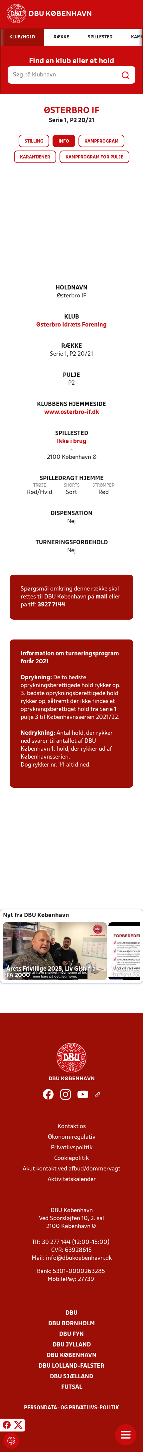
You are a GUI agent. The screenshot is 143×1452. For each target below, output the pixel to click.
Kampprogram (101, 141)
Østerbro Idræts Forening (71, 325)
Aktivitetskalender (72, 1179)
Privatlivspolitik (71, 1148)
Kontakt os (72, 1126)
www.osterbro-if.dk (71, 412)
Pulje (71, 375)
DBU (71, 1313)
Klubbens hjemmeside (71, 404)
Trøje (39, 485)
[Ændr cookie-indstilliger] (11, 1441)
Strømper (103, 485)
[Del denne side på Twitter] (18, 1426)
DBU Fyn (71, 1334)
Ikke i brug (71, 441)
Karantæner (35, 157)
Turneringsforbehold (72, 543)
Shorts (71, 485)
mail (101, 597)
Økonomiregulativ (71, 1137)
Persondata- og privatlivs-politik (71, 1408)
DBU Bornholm (71, 1324)
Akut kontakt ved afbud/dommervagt (71, 1169)
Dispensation (71, 513)
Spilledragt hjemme (72, 478)
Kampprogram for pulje (94, 157)
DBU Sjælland (71, 1377)
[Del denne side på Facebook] (7, 1426)
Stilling (34, 141)
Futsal (71, 1387)
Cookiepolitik (71, 1158)
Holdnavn (71, 288)
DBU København (71, 1355)
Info (64, 141)
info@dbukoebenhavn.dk (79, 1258)
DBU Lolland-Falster (71, 1366)
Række (71, 346)
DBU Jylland (72, 1345)
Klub (71, 317)
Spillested (71, 433)
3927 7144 (51, 605)
